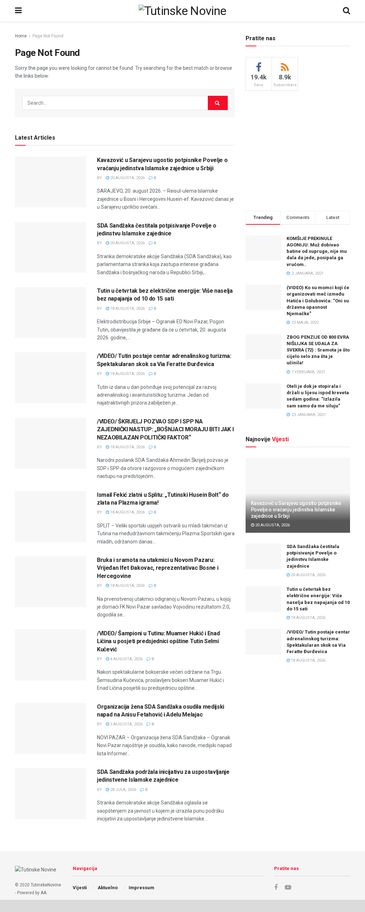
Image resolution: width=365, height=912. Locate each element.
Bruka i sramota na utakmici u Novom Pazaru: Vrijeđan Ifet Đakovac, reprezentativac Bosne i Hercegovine (157, 568)
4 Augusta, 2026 (126, 659)
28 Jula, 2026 (122, 789)
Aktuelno (108, 887)
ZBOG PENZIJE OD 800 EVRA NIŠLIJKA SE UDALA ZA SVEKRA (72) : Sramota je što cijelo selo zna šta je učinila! (318, 350)
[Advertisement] (299, 149)
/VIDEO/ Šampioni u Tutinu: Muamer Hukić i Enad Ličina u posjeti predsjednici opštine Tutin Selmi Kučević (158, 641)
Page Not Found (47, 35)
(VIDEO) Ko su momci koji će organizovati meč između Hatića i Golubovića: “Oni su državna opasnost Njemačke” (318, 300)
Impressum (141, 887)
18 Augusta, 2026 (127, 308)
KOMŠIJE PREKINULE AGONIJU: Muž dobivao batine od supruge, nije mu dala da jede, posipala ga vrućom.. (317, 251)
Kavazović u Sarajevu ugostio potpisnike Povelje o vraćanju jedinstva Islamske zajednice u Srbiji (296, 509)
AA (43, 892)
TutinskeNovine (46, 884)
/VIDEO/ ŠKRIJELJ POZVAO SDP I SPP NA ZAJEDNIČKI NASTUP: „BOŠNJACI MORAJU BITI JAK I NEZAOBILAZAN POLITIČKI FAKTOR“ (165, 429)
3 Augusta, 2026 (126, 724)
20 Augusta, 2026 (127, 178)
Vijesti (80, 887)
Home (21, 35)
